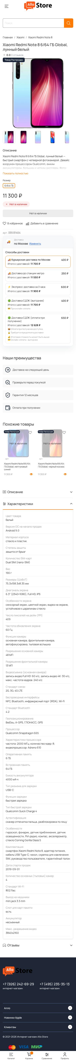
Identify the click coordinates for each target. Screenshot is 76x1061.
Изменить (35, 243)
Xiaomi (20, 37)
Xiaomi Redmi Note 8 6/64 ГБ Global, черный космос (51, 465)
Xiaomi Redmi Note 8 (40, 37)
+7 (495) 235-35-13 (55, 984)
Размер (7, 180)
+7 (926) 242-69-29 (18, 984)
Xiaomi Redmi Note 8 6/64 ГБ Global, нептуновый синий (17, 466)
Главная (8, 37)
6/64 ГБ (8, 185)
